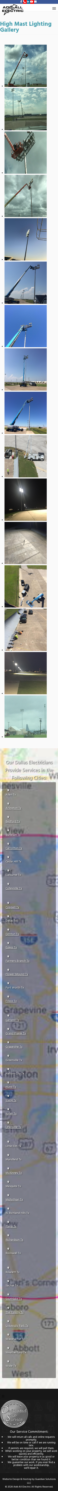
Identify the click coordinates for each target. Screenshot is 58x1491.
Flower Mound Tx (17, 974)
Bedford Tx (13, 821)
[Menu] (54, 8)
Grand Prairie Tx (16, 1033)
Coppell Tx (12, 907)
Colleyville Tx (14, 888)
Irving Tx (11, 1100)
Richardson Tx (14, 1240)
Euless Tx (11, 947)
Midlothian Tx (14, 1199)
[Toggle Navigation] (3, 1396)
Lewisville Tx (13, 1127)
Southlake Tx (14, 1299)
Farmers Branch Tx (18, 961)
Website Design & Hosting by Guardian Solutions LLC (29, 1481)
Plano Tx (11, 1226)
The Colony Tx (15, 1312)
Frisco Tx (11, 1001)
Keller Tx (11, 1114)
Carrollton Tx (14, 848)
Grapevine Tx (14, 1047)
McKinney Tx (14, 1173)
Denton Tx (12, 934)
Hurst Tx (11, 1087)
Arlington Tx (13, 808)
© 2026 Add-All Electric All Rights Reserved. (29, 1487)
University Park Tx (17, 1326)
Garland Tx (12, 1020)
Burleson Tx (13, 835)
